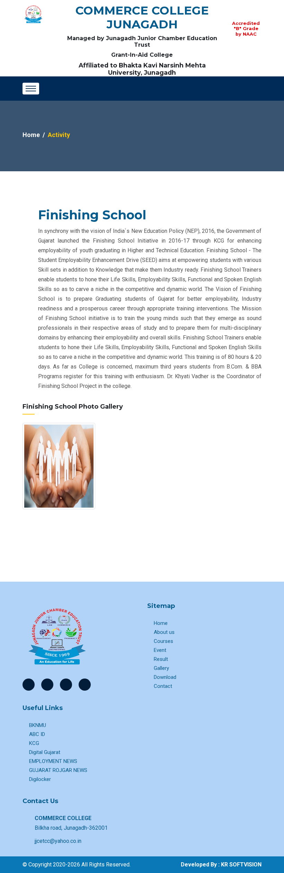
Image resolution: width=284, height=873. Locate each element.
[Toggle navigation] (31, 88)
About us (164, 632)
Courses (163, 641)
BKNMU (37, 725)
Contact (163, 686)
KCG (34, 743)
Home (31, 134)
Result (161, 659)
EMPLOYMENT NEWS (53, 761)
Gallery (161, 668)
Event (160, 650)
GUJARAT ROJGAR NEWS (58, 770)
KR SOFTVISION (241, 864)
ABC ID (37, 734)
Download (165, 677)
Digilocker (40, 779)
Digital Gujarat (44, 752)
